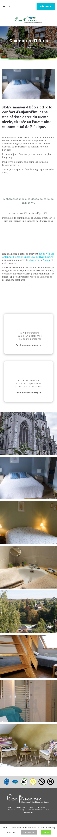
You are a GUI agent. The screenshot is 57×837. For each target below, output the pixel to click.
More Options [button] (29, 832)
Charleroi (34, 260)
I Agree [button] (46, 832)
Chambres (20, 807)
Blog (22, 810)
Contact (11, 810)
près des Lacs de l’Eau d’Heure (37, 256)
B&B (9, 807)
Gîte (31, 807)
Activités (41, 807)
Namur (46, 260)
